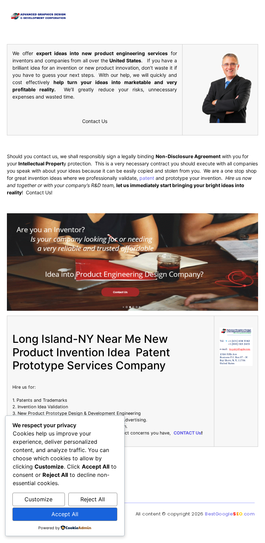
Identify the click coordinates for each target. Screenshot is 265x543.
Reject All (92, 499)
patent (146, 178)
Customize (38, 499)
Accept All (64, 514)
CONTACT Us (187, 433)
